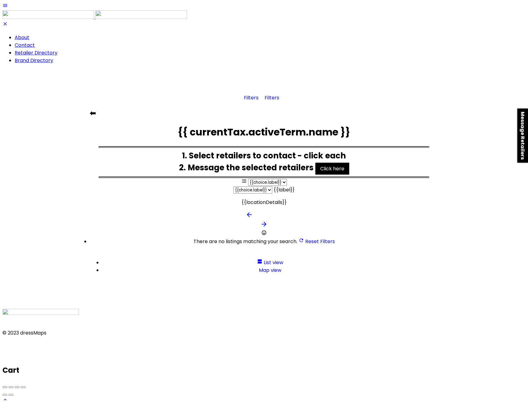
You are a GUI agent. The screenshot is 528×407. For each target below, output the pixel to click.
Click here (332, 168)
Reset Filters (319, 241)
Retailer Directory (36, 52)
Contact (25, 45)
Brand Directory (34, 60)
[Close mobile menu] (5, 24)
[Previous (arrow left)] (4, 395)
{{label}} (284, 189)
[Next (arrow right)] (11, 395)
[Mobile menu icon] (264, 6)
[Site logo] (48, 17)
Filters (252, 97)
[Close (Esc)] (4, 387)
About (22, 37)
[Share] (11, 387)
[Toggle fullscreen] (17, 387)
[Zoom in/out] (23, 387)
